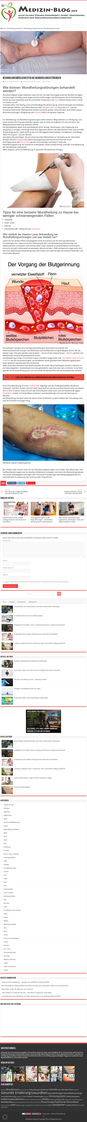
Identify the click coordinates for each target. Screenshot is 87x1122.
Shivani (4, 982)
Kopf (5, 907)
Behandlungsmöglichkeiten (39, 1090)
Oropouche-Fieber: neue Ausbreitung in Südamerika (31, 698)
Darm (5, 840)
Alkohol (3, 1090)
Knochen (6, 903)
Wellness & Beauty (10, 959)
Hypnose (46, 1096)
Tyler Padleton (6, 993)
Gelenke (6, 864)
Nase (5, 928)
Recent (4, 602)
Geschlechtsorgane (10, 868)
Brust (5, 836)
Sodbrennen (38, 1105)
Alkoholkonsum (12, 1089)
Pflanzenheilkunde (35, 1102)
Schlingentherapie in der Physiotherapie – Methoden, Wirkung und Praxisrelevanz (42, 520)
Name (5, 561)
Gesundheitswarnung (8, 1096)
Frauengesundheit (9, 857)
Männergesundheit (10, 924)
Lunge (6, 917)
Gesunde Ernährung (16, 1093)
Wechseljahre (81, 1105)
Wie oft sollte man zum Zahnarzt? (22, 989)
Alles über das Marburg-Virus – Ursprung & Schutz (30, 679)
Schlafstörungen (20, 1105)
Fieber (66, 1090)
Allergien (7, 808)
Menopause (79, 1099)
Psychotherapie (5, 1105)
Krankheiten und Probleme (12, 910)
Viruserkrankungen (10, 952)
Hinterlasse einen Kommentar (32, 81)
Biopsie (38, 112)
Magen (6, 921)
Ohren (6, 935)
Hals (5, 875)
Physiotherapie (47, 1102)
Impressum (46, 1114)
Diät (5, 843)
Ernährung (7, 847)
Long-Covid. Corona (70, 1099)
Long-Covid (60, 1099)
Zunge (6, 970)
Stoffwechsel (34, 386)
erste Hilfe (60, 1090)
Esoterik (6, 850)
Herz (5, 885)
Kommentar (7, 540)
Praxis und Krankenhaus (11, 938)
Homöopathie (8, 889)
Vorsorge (7, 956)
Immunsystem (57, 1096)
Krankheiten (7, 393)
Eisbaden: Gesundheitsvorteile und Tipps (27, 688)
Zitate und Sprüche (10, 966)
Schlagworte (33, 602)
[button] (5, 1117)
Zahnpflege (4, 1107)
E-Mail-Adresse (8, 568)
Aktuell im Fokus (9, 805)
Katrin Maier (5, 989)
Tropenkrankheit (71, 1105)
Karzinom (27, 1099)
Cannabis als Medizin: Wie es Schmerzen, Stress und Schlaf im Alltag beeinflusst (39, 643)
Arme (5, 819)
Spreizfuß (45, 1105)
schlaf (12, 1105)
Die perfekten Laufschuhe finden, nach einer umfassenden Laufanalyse (37, 606)
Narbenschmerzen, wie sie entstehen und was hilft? (73, 491)
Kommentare (21, 602)
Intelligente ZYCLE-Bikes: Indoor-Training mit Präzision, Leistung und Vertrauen (39, 625)
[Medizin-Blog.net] (43, 12)
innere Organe (8, 892)
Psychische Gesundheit (67, 1102)
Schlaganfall (28, 1105)
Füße (5, 861)
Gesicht (6, 871)
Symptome (59, 1104)
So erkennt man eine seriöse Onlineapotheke (28, 616)
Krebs (5, 914)
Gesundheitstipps (55, 1093)
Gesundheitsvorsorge (72, 1093)
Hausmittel (35, 229)
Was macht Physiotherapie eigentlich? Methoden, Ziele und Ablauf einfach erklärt (71, 520)
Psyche (6, 942)
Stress (50, 1105)
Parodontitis (26, 1102)
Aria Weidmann (6, 996)
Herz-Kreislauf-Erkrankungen (33, 1096)
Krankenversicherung (36, 1099)
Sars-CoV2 (7, 949)
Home (4, 28)
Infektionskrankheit (72, 1096)
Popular (11, 602)
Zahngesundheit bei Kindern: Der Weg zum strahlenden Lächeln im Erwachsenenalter (41, 985)
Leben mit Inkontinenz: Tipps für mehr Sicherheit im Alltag (32, 778)
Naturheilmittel (18, 1102)
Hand (5, 878)
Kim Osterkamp (7, 985)
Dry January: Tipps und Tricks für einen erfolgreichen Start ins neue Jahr (37, 670)
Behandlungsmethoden (14, 28)
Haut (57, 100)
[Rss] (43, 1116)
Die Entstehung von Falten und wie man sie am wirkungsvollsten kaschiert (37, 996)
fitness (71, 1090)
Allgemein (7, 812)
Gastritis (76, 1090)
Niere (5, 931)
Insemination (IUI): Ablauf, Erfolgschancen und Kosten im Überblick (14, 520)
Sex (33, 1105)
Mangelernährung (49, 107)
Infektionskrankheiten (12, 1099)
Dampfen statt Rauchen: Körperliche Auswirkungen (30, 661)
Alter (68, 107)
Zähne (6, 963)
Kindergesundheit (9, 896)
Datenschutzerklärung (58, 1114)
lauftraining (52, 1099)
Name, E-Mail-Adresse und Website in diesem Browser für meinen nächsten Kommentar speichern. (37, 582)
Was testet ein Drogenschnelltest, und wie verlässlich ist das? (16, 491)
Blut (71, 353)
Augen (6, 826)
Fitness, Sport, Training (11, 854)
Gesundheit (39, 1093)
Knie (5, 900)
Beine (5, 833)
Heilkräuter (19, 1096)
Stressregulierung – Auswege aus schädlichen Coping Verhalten (28, 982)
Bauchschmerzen (24, 1090)
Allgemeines (8, 815)
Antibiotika (25, 142)
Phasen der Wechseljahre (22, 787)
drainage (18, 140)
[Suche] (59, 594)
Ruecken (6, 945)
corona (53, 1089)
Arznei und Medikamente (12, 822)
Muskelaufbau (7, 1102)
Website (5, 575)
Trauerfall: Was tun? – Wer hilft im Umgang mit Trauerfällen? (32, 993)
